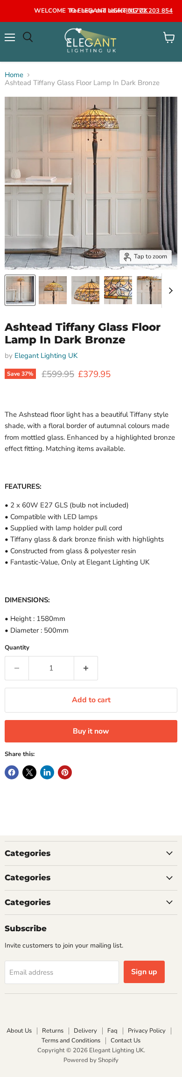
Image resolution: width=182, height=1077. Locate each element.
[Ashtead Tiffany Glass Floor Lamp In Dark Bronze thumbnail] (20, 290)
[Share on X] (29, 772)
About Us (19, 1031)
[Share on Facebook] (12, 772)
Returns (52, 1031)
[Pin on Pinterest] (65, 772)
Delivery (85, 1031)
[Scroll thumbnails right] (168, 290)
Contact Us (125, 1040)
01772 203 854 (149, 11)
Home (14, 75)
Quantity (17, 647)
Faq (112, 1031)
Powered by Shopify (91, 1060)
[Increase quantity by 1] (86, 668)
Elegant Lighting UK (45, 355)
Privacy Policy (147, 1031)
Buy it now (91, 731)
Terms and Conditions (71, 1040)
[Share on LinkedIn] (47, 772)
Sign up (144, 972)
